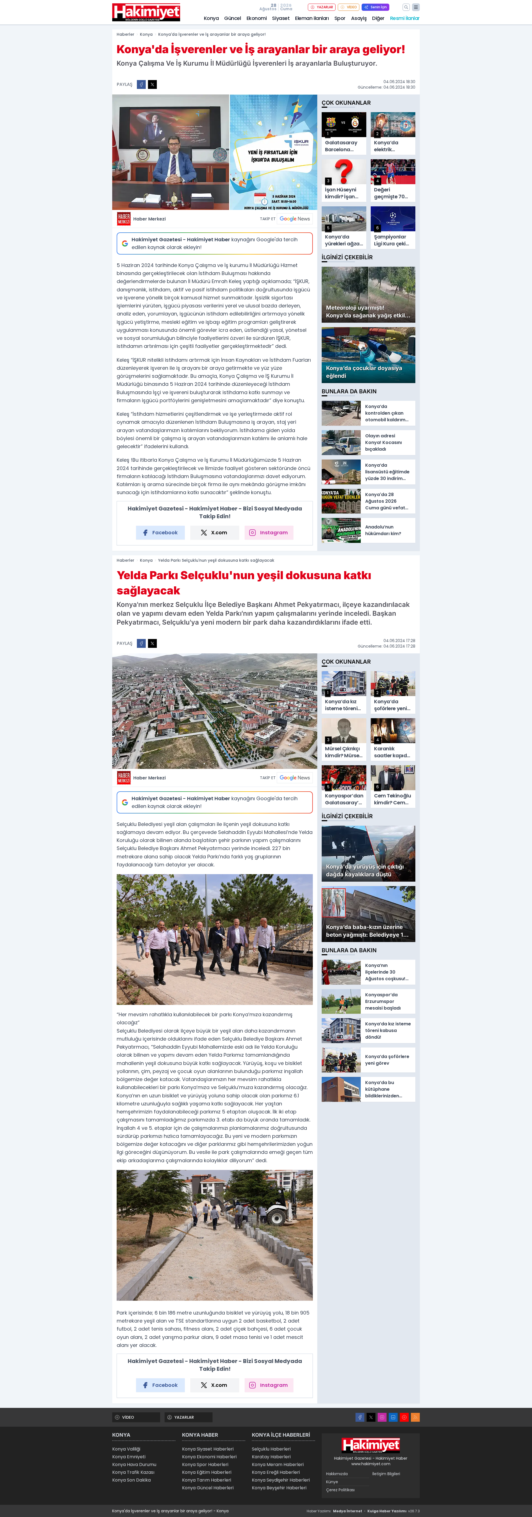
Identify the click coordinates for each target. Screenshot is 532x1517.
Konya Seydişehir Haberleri (281, 1480)
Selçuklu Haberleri (271, 1449)
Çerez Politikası (340, 1490)
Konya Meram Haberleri (278, 1464)
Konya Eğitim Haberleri (206, 1472)
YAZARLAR (325, 7)
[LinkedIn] (393, 1417)
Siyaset (281, 18)
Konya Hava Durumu (134, 1464)
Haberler (125, 34)
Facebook (165, 532)
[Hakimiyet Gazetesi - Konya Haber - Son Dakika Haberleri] (371, 1445)
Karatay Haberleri (271, 1457)
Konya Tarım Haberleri (206, 1480)
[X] (371, 1417)
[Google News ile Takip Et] (295, 218)
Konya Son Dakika (131, 1480)
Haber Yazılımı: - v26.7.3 (363, 1511)
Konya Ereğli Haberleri (276, 1472)
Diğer (378, 18)
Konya (211, 18)
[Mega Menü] (416, 7)
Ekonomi (257, 18)
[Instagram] (382, 1417)
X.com (219, 532)
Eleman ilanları (312, 18)
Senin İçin (379, 7)
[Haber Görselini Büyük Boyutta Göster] (214, 152)
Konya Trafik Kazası (133, 1472)
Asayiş (359, 18)
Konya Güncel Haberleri (208, 1488)
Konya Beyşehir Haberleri (279, 1488)
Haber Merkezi (149, 219)
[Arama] (406, 7)
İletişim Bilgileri (386, 1474)
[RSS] (415, 1417)
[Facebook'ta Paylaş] (141, 84)
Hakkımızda (337, 1474)
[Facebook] (359, 1417)
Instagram (274, 532)
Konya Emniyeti (128, 1457)
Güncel (232, 18)
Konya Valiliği (126, 1449)
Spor (340, 18)
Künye (332, 1482)
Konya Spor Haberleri (205, 1464)
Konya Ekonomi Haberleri (209, 1457)
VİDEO (352, 7)
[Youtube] (404, 1417)
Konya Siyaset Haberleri (208, 1449)
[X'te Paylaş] (152, 84)
